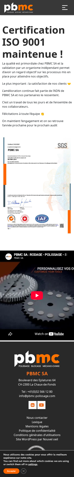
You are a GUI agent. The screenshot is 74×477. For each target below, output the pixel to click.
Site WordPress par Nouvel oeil (37, 439)
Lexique (37, 422)
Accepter (11, 471)
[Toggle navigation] (65, 7)
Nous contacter (37, 418)
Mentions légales (37, 426)
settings (32, 464)
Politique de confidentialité (37, 431)
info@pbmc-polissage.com (37, 396)
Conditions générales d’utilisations (37, 435)
